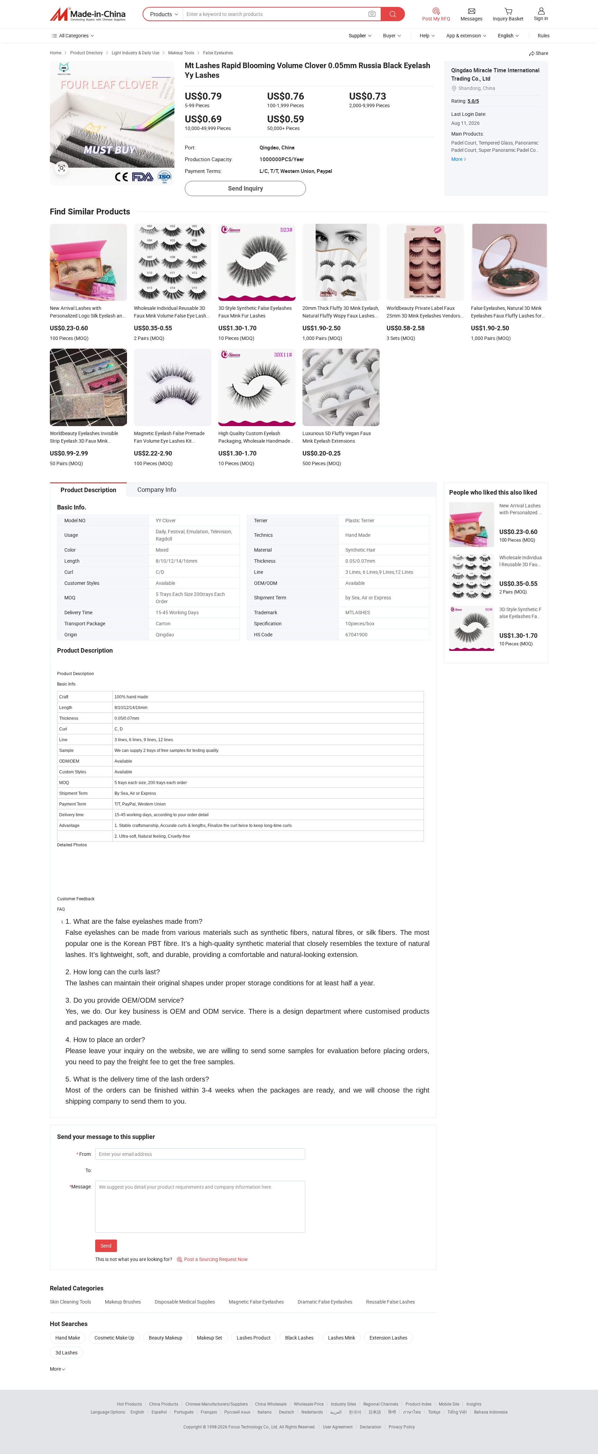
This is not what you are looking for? (133, 1259)
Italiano (264, 1412)
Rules (544, 35)
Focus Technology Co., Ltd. (253, 1426)
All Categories (74, 35)
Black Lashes (299, 1337)
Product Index (419, 1404)
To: (88, 1170)
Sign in (541, 18)
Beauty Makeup (165, 1337)
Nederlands (312, 1412)
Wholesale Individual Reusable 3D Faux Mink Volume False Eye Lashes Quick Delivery (520, 561)
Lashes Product (254, 1337)
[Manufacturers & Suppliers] (87, 14)
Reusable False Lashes (390, 1301)
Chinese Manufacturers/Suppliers (216, 1404)
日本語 (375, 1412)
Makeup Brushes (123, 1301)
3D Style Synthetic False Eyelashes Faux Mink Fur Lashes (520, 613)
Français (209, 1412)
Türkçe (434, 1412)
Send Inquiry (245, 188)
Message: (80, 1186)
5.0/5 (473, 101)
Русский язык (237, 1412)
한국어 (355, 1412)
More (456, 159)
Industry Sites (343, 1404)
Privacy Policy (402, 1426)
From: (84, 1154)
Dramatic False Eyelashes (325, 1301)
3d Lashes (66, 1352)
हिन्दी (392, 1412)
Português (183, 1412)
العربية (336, 1412)
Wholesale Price (309, 1404)
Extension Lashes (388, 1337)
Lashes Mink (341, 1337)
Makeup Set (209, 1337)
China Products (163, 1404)
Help (424, 35)
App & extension (463, 35)
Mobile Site (449, 1404)
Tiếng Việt (457, 1412)
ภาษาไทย (412, 1412)
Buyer (389, 35)
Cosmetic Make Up (114, 1337)
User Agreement (338, 1426)
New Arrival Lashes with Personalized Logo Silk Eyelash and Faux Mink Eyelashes (520, 509)
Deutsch (286, 1412)
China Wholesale (271, 1404)
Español (159, 1412)
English (137, 1412)
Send (106, 1245)
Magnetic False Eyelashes (256, 1301)
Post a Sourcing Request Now (212, 1259)
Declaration (370, 1426)
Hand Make (67, 1337)
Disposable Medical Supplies (185, 1301)
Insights (473, 1404)
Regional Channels (380, 1404)
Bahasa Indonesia (491, 1412)
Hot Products (129, 1404)
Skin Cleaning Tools (70, 1301)
